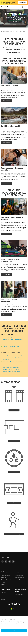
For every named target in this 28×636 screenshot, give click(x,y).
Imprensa (3, 599)
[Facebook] (13, 561)
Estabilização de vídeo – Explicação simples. (13, 339)
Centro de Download (6, 579)
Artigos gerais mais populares (7, 31)
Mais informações (19, 594)
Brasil (14, 609)
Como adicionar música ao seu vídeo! (11, 371)
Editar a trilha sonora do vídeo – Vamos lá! (12, 355)
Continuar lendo (7, 100)
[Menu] (25, 6)
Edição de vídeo (14, 410)
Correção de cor (14, 472)
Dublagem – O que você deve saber (11, 346)
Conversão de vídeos (14, 503)
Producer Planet (18, 579)
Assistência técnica (5, 575)
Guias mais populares (20, 31)
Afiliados (3, 584)
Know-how (3, 577)
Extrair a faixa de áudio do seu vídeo (11, 369)
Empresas (3, 592)
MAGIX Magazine (19, 575)
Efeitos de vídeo (14, 441)
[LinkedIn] (9, 561)
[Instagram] (6, 561)
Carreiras (3, 597)
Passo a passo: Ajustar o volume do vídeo (12, 361)
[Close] (26, 618)
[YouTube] (2, 561)
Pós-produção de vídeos (8, 337)
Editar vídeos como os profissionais (11, 367)
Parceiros (3, 582)
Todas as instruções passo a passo (14, 534)
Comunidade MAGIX (19, 577)
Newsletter (3, 594)
